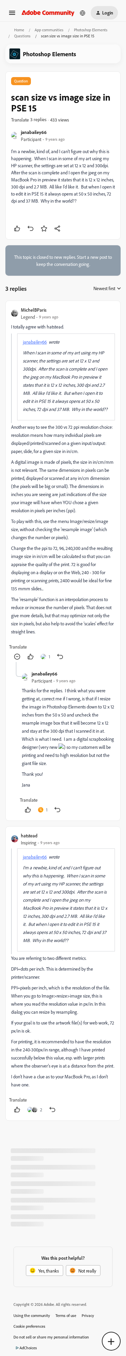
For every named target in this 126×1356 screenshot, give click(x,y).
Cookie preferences (29, 1326)
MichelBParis (33, 310)
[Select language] (82, 12)
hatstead (29, 835)
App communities (49, 29)
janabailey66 (34, 132)
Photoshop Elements (91, 29)
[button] (12, 15)
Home (19, 29)
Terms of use (65, 1315)
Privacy (88, 1315)
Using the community (31, 1315)
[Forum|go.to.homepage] (48, 12)
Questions (22, 35)
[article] (63, 484)
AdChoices (28, 1347)
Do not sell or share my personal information (51, 1337)
